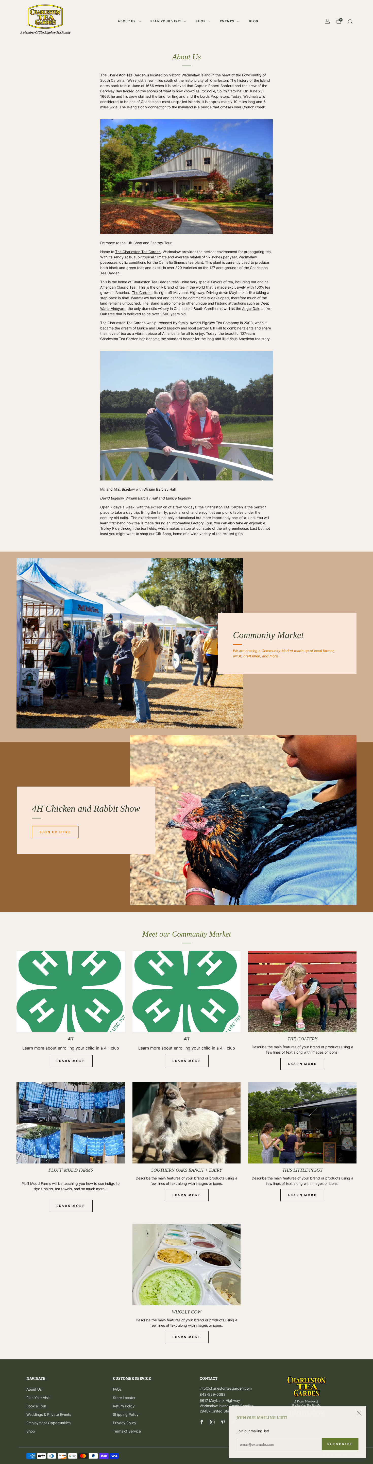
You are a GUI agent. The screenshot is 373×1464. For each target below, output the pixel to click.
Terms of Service (127, 1431)
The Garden (141, 292)
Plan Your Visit (165, 21)
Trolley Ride (110, 528)
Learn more (70, 1060)
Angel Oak (250, 308)
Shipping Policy (126, 1414)
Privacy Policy (124, 1423)
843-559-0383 (213, 1394)
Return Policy (124, 1406)
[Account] (327, 21)
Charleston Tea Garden (127, 75)
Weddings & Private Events (48, 1414)
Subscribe (338, 1444)
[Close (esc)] (357, 1413)
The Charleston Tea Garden (138, 251)
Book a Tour (36, 1406)
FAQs (117, 1389)
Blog (253, 21)
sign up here (55, 832)
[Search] (350, 21)
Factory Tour (201, 523)
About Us (127, 21)
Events (227, 21)
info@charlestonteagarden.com (226, 1388)
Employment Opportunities (48, 1423)
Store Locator (124, 1397)
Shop (201, 21)
